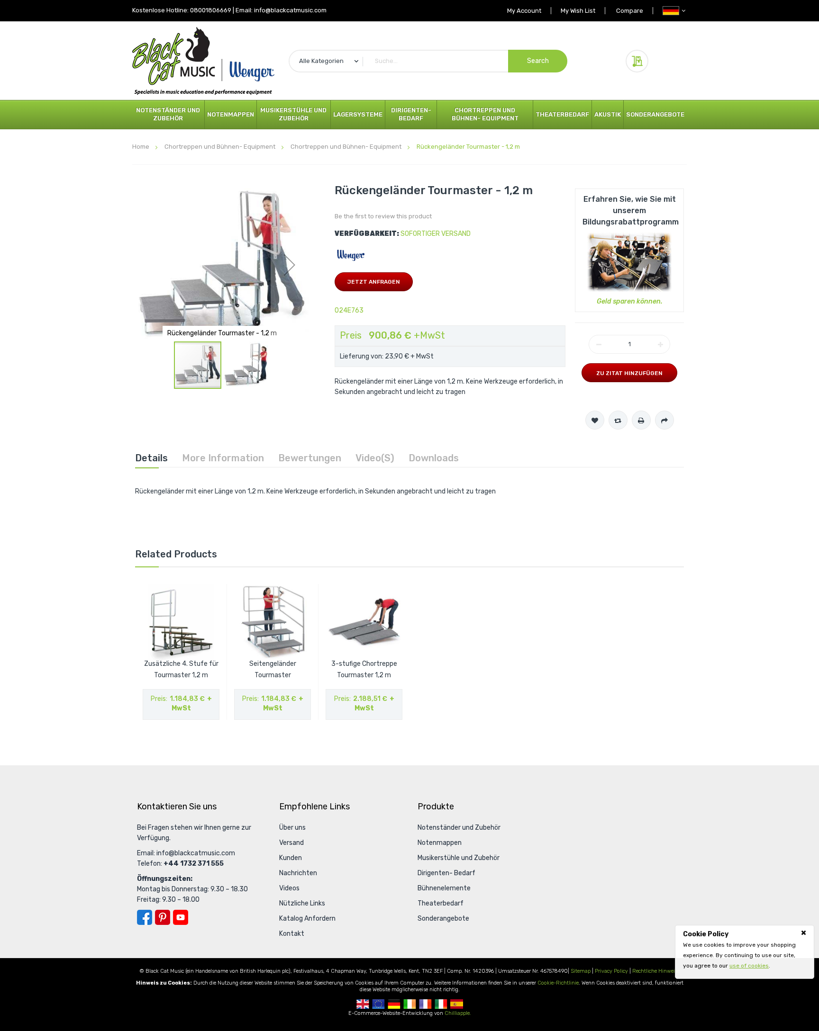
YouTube (180, 917)
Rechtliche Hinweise (656, 971)
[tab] (151, 457)
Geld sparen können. (630, 301)
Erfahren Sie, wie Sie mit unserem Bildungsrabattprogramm (630, 210)
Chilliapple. (458, 1013)
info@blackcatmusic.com (290, 10)
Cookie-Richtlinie (558, 983)
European (378, 1004)
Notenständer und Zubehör (168, 114)
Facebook (144, 917)
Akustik (607, 114)
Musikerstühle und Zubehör (293, 114)
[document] (744, 950)
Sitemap (581, 971)
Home (140, 146)
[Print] (641, 420)
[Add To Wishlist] (594, 420)
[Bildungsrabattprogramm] (629, 262)
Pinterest (162, 917)
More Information (223, 458)
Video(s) (374, 458)
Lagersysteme (357, 114)
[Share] (664, 420)
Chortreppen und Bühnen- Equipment (485, 114)
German (394, 1004)
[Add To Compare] (618, 420)
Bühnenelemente (444, 888)
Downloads (434, 458)
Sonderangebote (655, 114)
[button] (290, 264)
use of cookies (749, 965)
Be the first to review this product (383, 216)
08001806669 (210, 10)
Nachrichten (298, 873)
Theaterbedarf (562, 114)
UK (362, 1004)
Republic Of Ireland (409, 1004)
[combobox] (428, 61)
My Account (524, 10)
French (425, 1004)
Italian (441, 1004)
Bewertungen (309, 458)
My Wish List (578, 10)
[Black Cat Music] (203, 61)
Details (151, 458)
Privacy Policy (611, 971)
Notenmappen (230, 114)
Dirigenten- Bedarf (411, 114)
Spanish (456, 1004)
